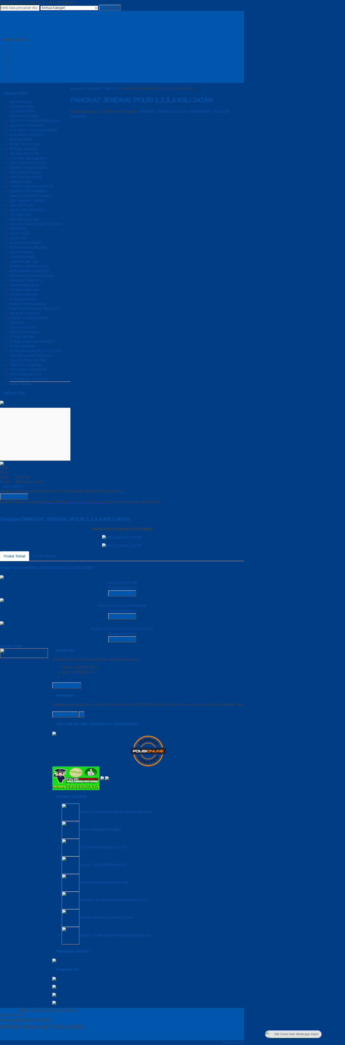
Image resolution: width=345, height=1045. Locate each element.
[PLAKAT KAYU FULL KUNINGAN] (2, 600)
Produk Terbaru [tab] (45, 556)
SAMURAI (16, 323)
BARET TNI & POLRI (25, 144)
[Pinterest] (22, 509)
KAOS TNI (17, 238)
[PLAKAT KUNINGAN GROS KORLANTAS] (2, 623)
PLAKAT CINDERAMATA (27, 304)
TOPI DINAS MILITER (25, 374)
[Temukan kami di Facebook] (24, 653)
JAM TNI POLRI (21, 205)
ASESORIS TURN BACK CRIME (33, 130)
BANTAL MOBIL (20, 139)
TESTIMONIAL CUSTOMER (30, 62)
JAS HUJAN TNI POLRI (26, 210)
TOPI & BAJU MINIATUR (27, 370)
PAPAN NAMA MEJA (24, 285)
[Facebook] (1, 509)
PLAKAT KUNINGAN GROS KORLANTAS (122, 629)
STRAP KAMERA (22, 346)
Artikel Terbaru (20, 384)
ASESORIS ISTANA (23, 116)
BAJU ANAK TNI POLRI (26, 135)
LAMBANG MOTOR (23, 262)
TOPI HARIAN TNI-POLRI (28, 379)
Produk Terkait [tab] (14, 556)
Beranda (20, 48)
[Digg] (12, 509)
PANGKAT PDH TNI (122, 583)
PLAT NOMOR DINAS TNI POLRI (34, 309)
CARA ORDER (20, 52)
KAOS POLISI (19, 233)
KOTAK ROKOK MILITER (28, 247)
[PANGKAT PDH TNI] (2, 577)
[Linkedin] (19, 509)
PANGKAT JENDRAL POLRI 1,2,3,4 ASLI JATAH (141, 100)
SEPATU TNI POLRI (24, 332)
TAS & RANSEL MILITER (27, 360)
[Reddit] (15, 509)
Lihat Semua (66, 714)
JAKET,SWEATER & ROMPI (30, 196)
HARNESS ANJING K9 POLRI (31, 186)
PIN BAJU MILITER (23, 294)
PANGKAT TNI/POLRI (25, 280)
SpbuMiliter (8, 1010)
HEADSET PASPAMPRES (28, 191)
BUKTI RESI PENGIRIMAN (29, 71)
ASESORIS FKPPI (22, 111)
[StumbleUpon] (26, 509)
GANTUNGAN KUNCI (25, 172)
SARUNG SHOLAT (23, 327)
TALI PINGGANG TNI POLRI (30, 355)
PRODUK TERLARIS (24, 313)
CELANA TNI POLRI (24, 153)
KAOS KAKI (18, 229)
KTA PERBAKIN (21, 252)
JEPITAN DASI (20, 215)
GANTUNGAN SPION (25, 177)
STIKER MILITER (22, 337)
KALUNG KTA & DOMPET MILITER (35, 224)
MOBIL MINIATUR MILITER (29, 271)
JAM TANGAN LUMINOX (27, 200)
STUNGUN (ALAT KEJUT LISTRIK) (35, 351)
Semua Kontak (68, 685)
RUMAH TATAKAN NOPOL (29, 318)
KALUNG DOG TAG (24, 219)
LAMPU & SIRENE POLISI (28, 266)
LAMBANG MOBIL (22, 257)
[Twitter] (5, 509)
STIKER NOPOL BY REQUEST (32, 341)
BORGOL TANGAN (23, 149)
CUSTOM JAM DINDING (27, 158)
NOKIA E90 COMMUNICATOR (31, 276)
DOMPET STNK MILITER (28, 168)
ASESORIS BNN (21, 107)
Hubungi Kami (15, 496)
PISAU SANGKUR (22, 299)
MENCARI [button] (111, 8)
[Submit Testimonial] (81, 714)
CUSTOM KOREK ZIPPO (28, 163)
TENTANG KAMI (21, 76)
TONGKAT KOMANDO (26, 365)
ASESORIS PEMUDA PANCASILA (34, 121)
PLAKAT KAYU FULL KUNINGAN (122, 606)
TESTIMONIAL (20, 66)
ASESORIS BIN (20, 102)
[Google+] (8, 509)
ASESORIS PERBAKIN (26, 125)
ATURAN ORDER (22, 57)
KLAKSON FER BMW (24, 243)
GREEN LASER (20, 182)
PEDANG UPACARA (24, 290)
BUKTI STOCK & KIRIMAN (29, 80)
